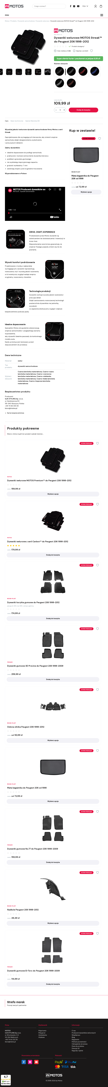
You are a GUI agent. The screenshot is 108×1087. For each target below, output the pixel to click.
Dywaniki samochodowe (26, 21)
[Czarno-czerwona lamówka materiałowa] (83, 71)
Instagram (74, 6)
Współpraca (76, 1035)
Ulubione (41, 1037)
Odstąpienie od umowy (80, 1044)
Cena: (73, 187)
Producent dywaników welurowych (84, 1033)
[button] (59, 71)
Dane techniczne (17, 121)
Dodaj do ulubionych (91, 51)
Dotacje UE (76, 1048)
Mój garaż (41, 1033)
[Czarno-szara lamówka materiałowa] (71, 71)
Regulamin (75, 1039)
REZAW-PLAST (76, 172)
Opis (6, 121)
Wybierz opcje (86, 192)
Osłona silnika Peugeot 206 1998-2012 (25, 727)
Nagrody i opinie (77, 1051)
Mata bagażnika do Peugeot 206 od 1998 (85, 177)
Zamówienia (42, 1035)
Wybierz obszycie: (61, 64)
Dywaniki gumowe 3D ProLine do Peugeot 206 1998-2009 (35, 666)
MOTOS (9, 477)
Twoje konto (95, 6)
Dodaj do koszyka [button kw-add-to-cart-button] (53, 555)
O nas (74, 1030)
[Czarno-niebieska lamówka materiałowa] (94, 71)
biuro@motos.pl (11, 408)
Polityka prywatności (79, 1042)
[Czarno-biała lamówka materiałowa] (59, 83)
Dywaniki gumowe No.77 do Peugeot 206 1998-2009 (32, 849)
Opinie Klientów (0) (32, 121)
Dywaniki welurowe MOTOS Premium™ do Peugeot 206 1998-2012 (39, 480)
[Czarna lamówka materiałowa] (59, 71)
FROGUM (10, 662)
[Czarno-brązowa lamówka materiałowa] (71, 83)
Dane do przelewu (78, 1046)
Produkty (14, 21)
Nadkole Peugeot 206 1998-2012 (23, 909)
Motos (7, 21)
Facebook (71, 6)
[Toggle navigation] (101, 15)
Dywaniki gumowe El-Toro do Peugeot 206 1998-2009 (33, 970)
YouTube (78, 6)
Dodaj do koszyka (83, 110)
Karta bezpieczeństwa (15, 413)
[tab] (8, 121)
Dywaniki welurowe (42, 21)
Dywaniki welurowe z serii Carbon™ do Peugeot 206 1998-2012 (37, 541)
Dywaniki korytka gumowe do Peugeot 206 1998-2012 (33, 602)
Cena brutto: (58, 100)
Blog (73, 1037)
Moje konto (42, 1030)
